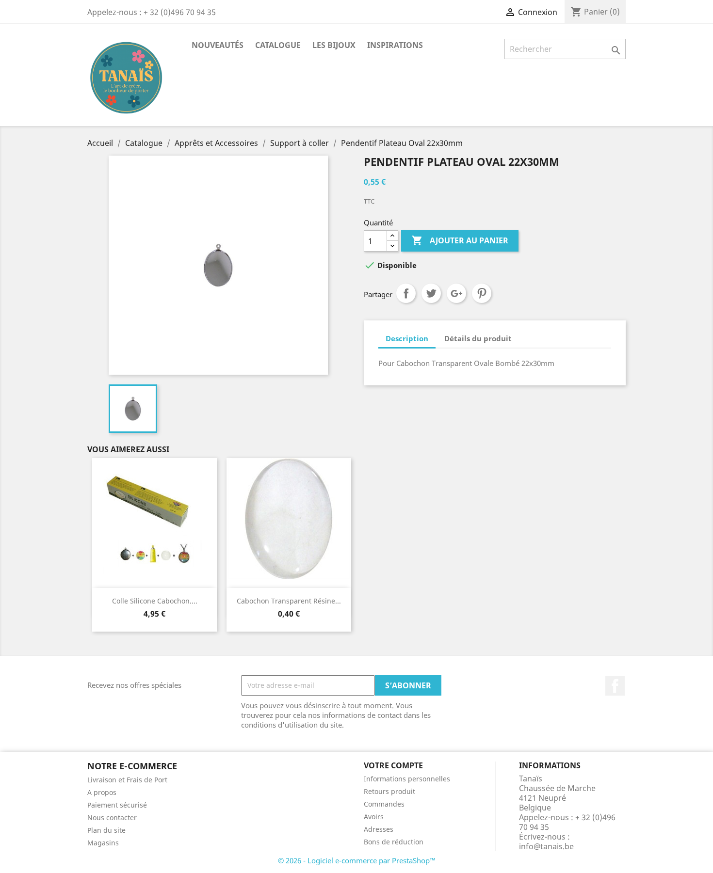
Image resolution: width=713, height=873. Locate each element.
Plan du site (106, 830)
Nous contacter (112, 817)
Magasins (103, 842)
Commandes (384, 804)
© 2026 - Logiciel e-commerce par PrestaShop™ (357, 860)
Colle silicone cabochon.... (154, 600)
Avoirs (374, 816)
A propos (101, 792)
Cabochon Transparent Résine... (289, 600)
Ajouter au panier (459, 240)
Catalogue (278, 45)
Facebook (615, 686)
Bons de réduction (393, 841)
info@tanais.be (546, 846)
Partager (406, 293)
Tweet (431, 293)
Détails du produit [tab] (478, 338)
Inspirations (395, 45)
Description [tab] (407, 338)
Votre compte (393, 765)
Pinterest (481, 293)
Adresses (378, 829)
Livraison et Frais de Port (127, 779)
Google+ (456, 293)
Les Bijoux (334, 45)
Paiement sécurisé (117, 805)
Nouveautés (217, 45)
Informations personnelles (407, 778)
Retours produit (389, 791)
